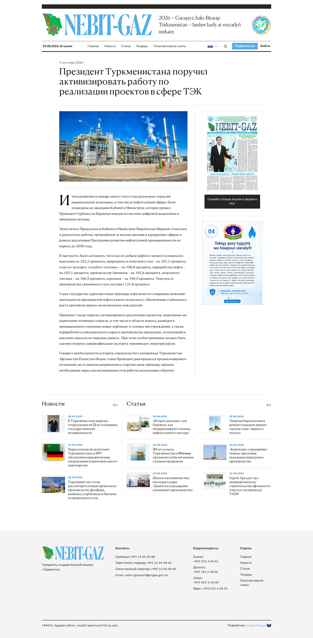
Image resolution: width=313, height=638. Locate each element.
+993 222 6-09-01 (205, 561)
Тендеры (142, 46)
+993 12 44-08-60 (159, 563)
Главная (93, 46)
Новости (110, 46)
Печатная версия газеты (169, 46)
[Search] (225, 46)
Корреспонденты (205, 548)
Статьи (126, 46)
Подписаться (244, 46)
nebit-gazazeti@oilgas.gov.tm (146, 575)
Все (115, 405)
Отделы (246, 548)
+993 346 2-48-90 (205, 572)
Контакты (122, 548)
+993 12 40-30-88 (142, 557)
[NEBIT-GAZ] (73, 553)
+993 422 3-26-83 (206, 582)
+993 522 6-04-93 (215, 588)
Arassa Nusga (255, 625)
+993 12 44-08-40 (163, 569)
